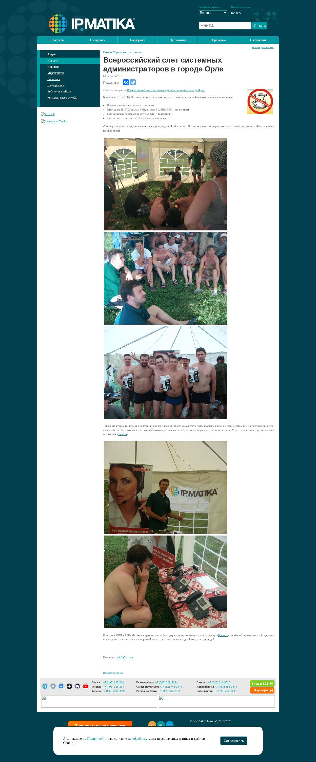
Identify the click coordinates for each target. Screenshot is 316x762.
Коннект (223, 635)
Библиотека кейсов (59, 91)
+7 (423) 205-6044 (225, 690)
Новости (52, 60)
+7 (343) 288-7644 (166, 682)
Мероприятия (55, 73)
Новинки (53, 66)
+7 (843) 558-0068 (113, 690)
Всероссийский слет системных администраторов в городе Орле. (166, 90)
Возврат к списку (113, 672)
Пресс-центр (121, 52)
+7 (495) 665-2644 (114, 682)
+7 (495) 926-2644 (114, 686)
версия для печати (263, 47)
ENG (238, 12)
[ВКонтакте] (126, 82)
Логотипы (53, 79)
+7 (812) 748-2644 (171, 686)
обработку (139, 738)
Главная (107, 52)
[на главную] (86, 32)
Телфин (122, 434)
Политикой (95, 738)
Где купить (97, 40)
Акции (51, 54)
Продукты (57, 40)
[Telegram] (133, 82)
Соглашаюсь (234, 741)
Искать (260, 25)
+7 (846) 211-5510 (219, 682)
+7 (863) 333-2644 (169, 690)
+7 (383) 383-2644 (226, 686)
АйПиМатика (125, 657)
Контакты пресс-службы (62, 97)
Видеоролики (55, 85)
